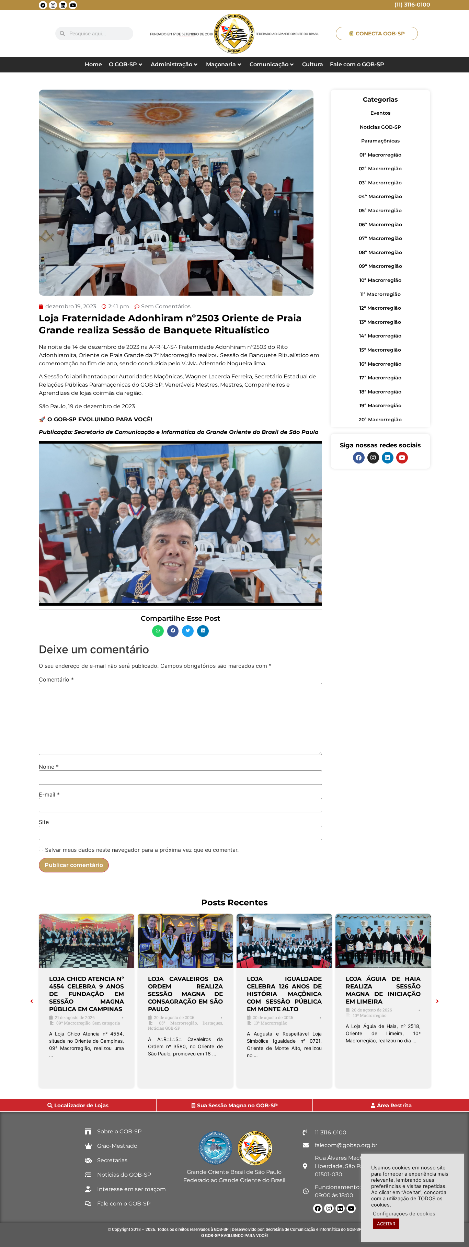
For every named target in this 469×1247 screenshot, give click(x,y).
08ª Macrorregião (380, 252)
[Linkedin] (63, 5)
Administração (171, 64)
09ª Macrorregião (380, 266)
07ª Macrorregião (380, 238)
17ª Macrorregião (380, 378)
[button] (158, 631)
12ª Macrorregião (380, 308)
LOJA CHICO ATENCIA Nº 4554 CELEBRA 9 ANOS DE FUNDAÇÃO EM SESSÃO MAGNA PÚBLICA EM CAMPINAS (86, 994)
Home (93, 64)
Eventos (380, 113)
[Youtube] (73, 5)
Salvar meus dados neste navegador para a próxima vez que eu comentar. (142, 850)
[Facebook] (43, 5)
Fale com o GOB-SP (357, 64)
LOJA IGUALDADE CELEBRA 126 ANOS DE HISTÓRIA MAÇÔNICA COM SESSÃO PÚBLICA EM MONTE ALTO (284, 994)
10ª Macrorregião (380, 280)
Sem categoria (106, 1023)
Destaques (212, 1023)
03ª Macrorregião (380, 183)
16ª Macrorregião (380, 364)
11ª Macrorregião (380, 294)
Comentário (56, 679)
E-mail (49, 794)
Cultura (312, 64)
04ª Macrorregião (380, 196)
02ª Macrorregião (380, 168)
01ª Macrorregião (380, 155)
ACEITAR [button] (386, 1223)
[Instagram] (53, 5)
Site (44, 822)
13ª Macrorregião (380, 322)
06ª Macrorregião (380, 224)
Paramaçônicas (380, 141)
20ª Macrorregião (380, 419)
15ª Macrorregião (380, 350)
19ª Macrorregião (380, 405)
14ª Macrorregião (380, 336)
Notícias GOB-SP (380, 127)
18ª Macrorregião (380, 392)
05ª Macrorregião (380, 210)
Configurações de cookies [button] (404, 1214)
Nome (49, 766)
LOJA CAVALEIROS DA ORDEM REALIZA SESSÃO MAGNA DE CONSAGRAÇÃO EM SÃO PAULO (185, 994)
